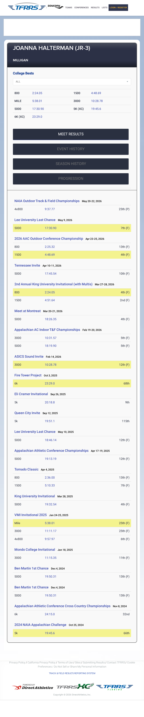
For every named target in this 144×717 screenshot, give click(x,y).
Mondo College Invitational (34, 549)
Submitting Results (94, 662)
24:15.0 (50, 614)
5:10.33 (50, 485)
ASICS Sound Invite (29, 356)
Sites (78, 662)
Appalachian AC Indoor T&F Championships (47, 330)
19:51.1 (50, 421)
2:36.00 (50, 477)
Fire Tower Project (27, 375)
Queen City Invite (27, 413)
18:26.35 (50, 319)
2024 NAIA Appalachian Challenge (40, 625)
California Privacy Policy (42, 662)
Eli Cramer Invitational (31, 394)
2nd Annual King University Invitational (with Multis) (53, 284)
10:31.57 (50, 338)
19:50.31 (50, 576)
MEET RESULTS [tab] (71, 134)
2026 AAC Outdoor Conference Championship (48, 238)
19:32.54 (50, 504)
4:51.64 (50, 300)
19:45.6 (96, 109)
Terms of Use (65, 662)
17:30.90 (38, 109)
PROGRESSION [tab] (70, 178)
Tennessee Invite (27, 265)
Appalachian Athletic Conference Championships (51, 451)
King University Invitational (34, 496)
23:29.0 (37, 116)
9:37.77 (50, 209)
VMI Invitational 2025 (30, 515)
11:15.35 (50, 558)
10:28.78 (97, 101)
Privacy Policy (17, 662)
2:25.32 (50, 247)
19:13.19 (50, 459)
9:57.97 (50, 539)
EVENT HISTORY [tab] (71, 149)
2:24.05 (37, 93)
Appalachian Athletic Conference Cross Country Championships (62, 606)
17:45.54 (50, 273)
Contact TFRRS (116, 662)
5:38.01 (37, 101)
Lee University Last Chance (35, 220)
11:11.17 (50, 531)
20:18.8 (50, 402)
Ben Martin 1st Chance (31, 568)
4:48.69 (96, 93)
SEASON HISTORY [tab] (71, 163)
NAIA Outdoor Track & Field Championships (47, 201)
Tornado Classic (26, 469)
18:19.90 (50, 346)
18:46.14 (50, 440)
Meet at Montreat (27, 311)
